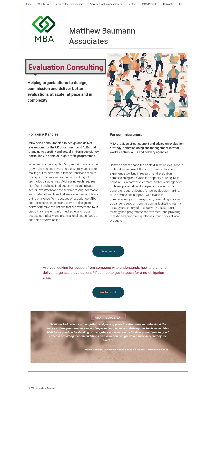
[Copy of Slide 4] (114, 358)
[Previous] (33, 337)
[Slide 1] (99, 358)
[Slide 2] (103, 358)
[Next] (183, 337)
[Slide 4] (110, 358)
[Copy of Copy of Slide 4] (118, 358)
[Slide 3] (106, 358)
